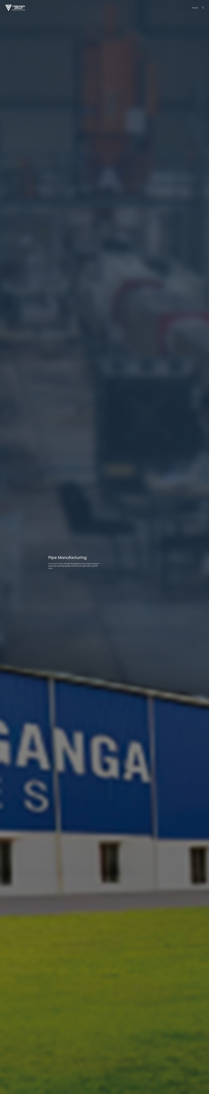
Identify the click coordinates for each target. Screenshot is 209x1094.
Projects (195, 8)
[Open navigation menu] (202, 8)
